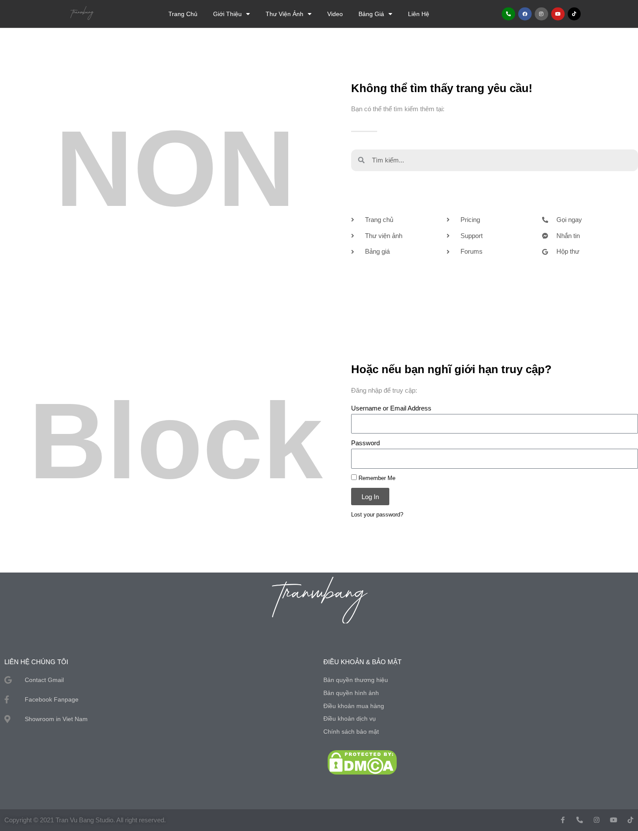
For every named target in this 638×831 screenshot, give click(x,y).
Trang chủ (182, 13)
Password (365, 443)
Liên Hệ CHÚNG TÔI (36, 661)
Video (335, 13)
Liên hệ (418, 13)
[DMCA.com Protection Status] (362, 761)
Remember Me (376, 478)
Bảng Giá (371, 13)
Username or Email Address (391, 408)
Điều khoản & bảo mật (362, 661)
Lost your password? (377, 514)
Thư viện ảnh (284, 13)
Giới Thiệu (227, 13)
